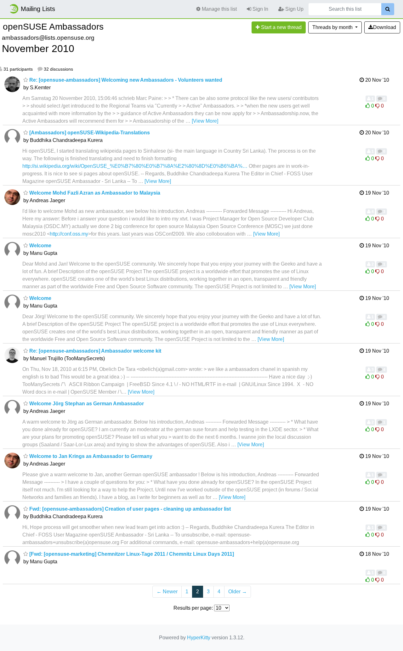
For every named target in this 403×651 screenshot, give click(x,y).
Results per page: (193, 608)
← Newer (167, 591)
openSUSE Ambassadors (53, 27)
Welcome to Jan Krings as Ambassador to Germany (90, 456)
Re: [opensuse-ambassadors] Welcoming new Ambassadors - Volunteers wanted (125, 80)
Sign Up (294, 9)
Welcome (39, 245)
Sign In (259, 9)
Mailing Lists (38, 8)
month (333, 27)
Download (384, 27)
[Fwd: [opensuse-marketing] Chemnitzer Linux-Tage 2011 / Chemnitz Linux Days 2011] (131, 554)
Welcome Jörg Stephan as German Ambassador (86, 403)
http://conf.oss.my (69, 234)
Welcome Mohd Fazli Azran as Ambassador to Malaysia (94, 193)
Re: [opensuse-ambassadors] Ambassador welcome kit (94, 351)
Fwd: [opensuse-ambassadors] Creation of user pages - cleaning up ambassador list (129, 509)
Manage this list (219, 9)
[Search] (387, 9)
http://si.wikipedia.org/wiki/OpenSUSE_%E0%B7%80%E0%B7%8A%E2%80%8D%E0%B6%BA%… (134, 166)
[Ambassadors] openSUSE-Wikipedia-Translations (89, 132)
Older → (237, 591)
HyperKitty (198, 637)
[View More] (205, 121)
